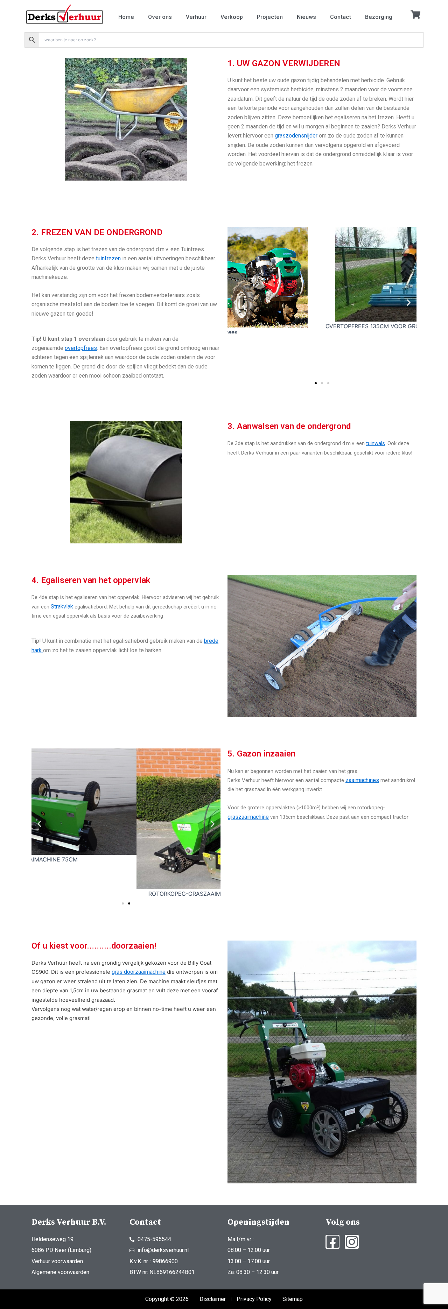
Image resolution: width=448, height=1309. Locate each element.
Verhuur (196, 17)
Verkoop (231, 17)
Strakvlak (62, 606)
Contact (340, 17)
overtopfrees (81, 348)
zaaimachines (362, 780)
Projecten (270, 17)
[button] (235, 302)
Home (126, 17)
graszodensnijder (296, 135)
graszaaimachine (248, 817)
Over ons (160, 17)
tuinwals (375, 443)
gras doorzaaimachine (139, 972)
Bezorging (378, 17)
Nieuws (306, 17)
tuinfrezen (108, 258)
